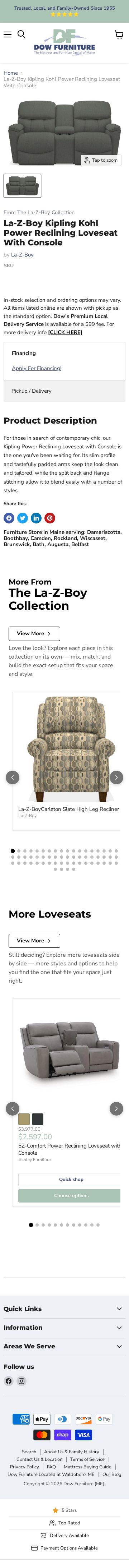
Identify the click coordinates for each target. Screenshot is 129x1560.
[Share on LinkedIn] (36, 518)
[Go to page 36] (116, 857)
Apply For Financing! (36, 368)
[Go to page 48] (79, 863)
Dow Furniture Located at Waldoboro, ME (51, 1474)
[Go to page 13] (85, 851)
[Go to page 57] (67, 869)
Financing (24, 353)
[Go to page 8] (55, 851)
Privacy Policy (24, 1467)
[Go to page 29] (73, 857)
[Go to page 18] (116, 851)
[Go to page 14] (92, 851)
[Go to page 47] (73, 863)
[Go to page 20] (18, 857)
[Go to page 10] (67, 851)
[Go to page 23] (37, 857)
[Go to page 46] (67, 863)
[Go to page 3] (25, 851)
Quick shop (71, 1179)
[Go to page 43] (49, 863)
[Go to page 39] (25, 863)
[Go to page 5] (37, 851)
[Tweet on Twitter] (22, 518)
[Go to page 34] (104, 857)
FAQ (51, 1467)
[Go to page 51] (98, 863)
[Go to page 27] (61, 857)
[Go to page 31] (85, 857)
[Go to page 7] (49, 851)
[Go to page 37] (12, 863)
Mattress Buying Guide (87, 1467)
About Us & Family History (71, 1452)
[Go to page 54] (116, 863)
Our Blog (111, 1474)
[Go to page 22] (31, 857)
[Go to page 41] (37, 863)
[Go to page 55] (55, 869)
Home (11, 73)
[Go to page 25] (49, 857)
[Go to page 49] (85, 863)
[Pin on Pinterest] (49, 518)
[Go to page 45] (61, 863)
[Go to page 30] (79, 857)
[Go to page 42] (43, 863)
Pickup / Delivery (31, 390)
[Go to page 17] (110, 851)
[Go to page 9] (61, 851)
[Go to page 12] (79, 851)
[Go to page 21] (25, 857)
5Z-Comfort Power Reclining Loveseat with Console (70, 1149)
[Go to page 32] (92, 857)
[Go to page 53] (110, 863)
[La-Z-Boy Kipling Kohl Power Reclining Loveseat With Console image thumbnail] (22, 185)
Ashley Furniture (34, 1160)
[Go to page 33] (98, 857)
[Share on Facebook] (9, 518)
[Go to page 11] (73, 851)
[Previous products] (12, 777)
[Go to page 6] (43, 851)
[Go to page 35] (110, 857)
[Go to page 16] (104, 851)
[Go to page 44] (55, 863)
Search (29, 1452)
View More (30, 633)
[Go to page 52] (104, 863)
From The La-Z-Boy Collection (39, 212)
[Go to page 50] (92, 863)
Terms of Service (87, 1459)
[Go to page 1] (13, 851)
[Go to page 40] (31, 863)
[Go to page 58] (73, 869)
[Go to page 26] (55, 857)
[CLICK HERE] (65, 332)
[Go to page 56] (61, 869)
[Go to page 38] (18, 863)
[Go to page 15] (98, 851)
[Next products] (116, 777)
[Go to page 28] (67, 857)
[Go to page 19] (12, 857)
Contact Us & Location (39, 1459)
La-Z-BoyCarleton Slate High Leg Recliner (68, 809)
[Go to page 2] (18, 851)
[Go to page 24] (43, 857)
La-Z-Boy (22, 254)
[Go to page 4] (31, 851)
